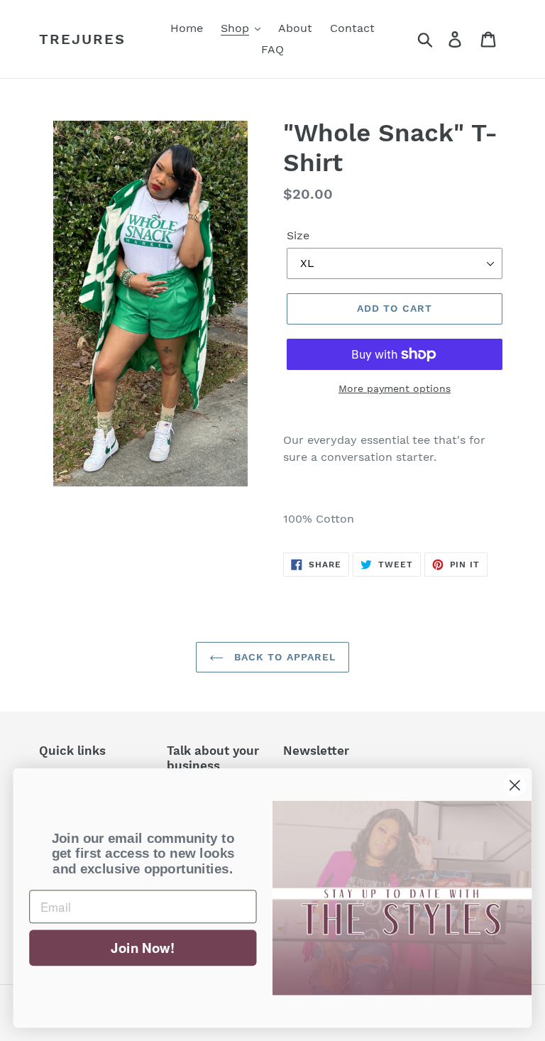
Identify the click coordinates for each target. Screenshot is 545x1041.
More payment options (394, 388)
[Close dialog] (515, 785)
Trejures (82, 39)
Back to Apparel (283, 657)
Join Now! (143, 946)
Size (298, 235)
